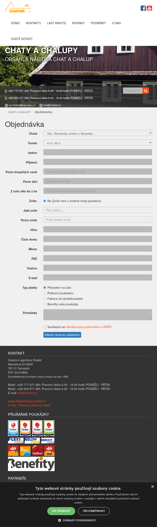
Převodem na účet (59, 287)
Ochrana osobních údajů (34, 405)
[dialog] (78, 504)
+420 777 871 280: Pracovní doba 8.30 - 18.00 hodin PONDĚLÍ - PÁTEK (50, 91)
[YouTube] (149, 8)
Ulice (33, 230)
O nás (116, 23)
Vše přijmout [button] (61, 511)
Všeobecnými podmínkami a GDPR (88, 327)
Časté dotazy (22, 39)
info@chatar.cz (52, 105)
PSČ (34, 259)
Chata (33, 133)
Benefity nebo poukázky (62, 304)
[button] (78, 520)
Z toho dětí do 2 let (24, 191)
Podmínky (98, 23)
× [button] (152, 486)
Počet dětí (30, 181)
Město (33, 249)
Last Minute (56, 23)
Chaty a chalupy (19, 112)
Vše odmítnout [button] (94, 511)
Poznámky (30, 313)
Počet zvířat (29, 220)
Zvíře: (33, 201)
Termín (32, 143)
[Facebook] (143, 8)
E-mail (33, 278)
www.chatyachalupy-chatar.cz (27, 401)
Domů (15, 23)
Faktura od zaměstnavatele (65, 298)
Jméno (32, 153)
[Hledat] (145, 90)
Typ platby (29, 287)
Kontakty (33, 23)
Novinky (78, 23)
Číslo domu (29, 239)
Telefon (32, 268)
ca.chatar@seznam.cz (22, 105)
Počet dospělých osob (21, 172)
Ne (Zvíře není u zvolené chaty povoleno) (74, 201)
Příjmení (31, 162)
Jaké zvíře (30, 210)
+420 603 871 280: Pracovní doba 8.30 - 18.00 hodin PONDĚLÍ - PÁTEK (50, 98)
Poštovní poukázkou (60, 293)
